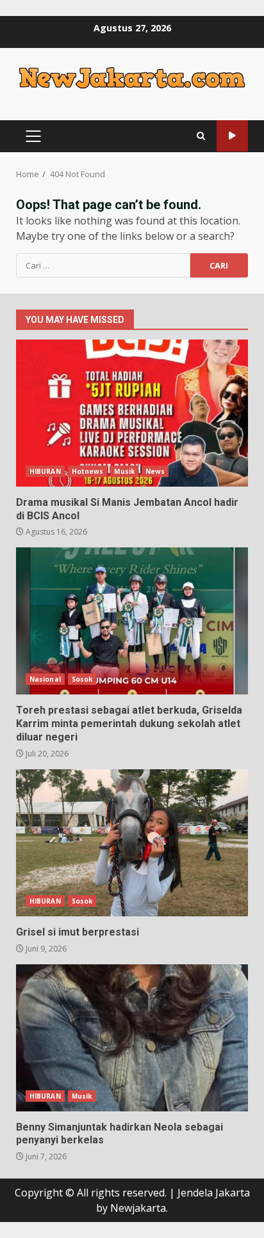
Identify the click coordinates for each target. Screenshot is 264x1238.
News (155, 471)
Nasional (45, 679)
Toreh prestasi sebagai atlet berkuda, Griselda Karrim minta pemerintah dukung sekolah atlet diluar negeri (132, 620)
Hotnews (88, 471)
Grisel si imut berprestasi (132, 842)
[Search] (201, 135)
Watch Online (232, 136)
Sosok (82, 679)
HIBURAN (45, 471)
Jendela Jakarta (213, 1193)
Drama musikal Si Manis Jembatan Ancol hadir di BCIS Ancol (132, 413)
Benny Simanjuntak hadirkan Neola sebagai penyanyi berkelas (132, 1037)
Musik (124, 471)
